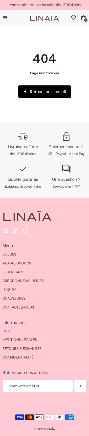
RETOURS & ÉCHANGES (22, 348)
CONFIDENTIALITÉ (18, 357)
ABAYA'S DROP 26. (17, 263)
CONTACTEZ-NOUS (18, 307)
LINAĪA (50, 429)
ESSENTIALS (12, 272)
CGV (6, 331)
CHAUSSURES (13, 298)
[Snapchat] (25, 230)
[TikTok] (15, 230)
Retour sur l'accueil (44, 91)
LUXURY (9, 289)
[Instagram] (5, 230)
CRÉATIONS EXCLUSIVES (23, 281)
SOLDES (9, 254)
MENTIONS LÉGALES (19, 339)
